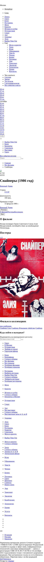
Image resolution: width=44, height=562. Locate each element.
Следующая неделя (12, 83)
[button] (1, 138)
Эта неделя (9, 81)
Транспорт (13, 63)
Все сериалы (9, 363)
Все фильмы (9, 165)
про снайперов (5, 326)
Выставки (8, 150)
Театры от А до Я (11, 452)
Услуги (7, 511)
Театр (11, 47)
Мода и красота (15, 45)
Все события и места (12, 85)
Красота (8, 27)
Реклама (8, 537)
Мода (7, 25)
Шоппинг (8, 481)
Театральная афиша (12, 454)
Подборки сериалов (12, 367)
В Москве (8, 345)
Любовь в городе (11, 349)
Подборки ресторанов (13, 381)
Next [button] (2, 214)
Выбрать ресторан (12, 373)
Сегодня (8, 77)
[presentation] (1, 136)
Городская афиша (11, 351)
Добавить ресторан (12, 379)
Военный (3, 207)
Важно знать (9, 485)
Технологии (13, 67)
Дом (10, 61)
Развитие (8, 430)
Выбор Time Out (11, 41)
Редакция (8, 535)
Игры (11, 49)
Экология (12, 65)
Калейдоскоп (10, 500)
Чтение (12, 55)
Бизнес (11, 57)
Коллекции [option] (18, 212)
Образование (14, 51)
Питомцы (12, 59)
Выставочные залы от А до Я (16, 414)
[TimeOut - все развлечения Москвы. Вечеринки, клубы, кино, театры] (5, 3)
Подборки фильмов (12, 365)
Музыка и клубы (11, 29)
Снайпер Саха (5, 328)
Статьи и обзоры (11, 359)
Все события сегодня (8, 156)
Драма (10, 207)
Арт (6, 35)
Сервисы (8, 483)
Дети (6, 39)
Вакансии (8, 539)
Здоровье (8, 37)
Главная (8, 163)
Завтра (7, 79)
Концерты (8, 146)
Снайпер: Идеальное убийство (23, 328)
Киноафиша (9, 357)
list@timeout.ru (5, 559)
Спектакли (9, 148)
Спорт (7, 33)
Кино (7, 21)
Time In (12, 53)
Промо (11, 69)
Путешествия (10, 31)
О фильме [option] (4, 212)
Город (7, 19)
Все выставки (10, 410)
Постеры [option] (11, 212)
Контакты (13, 71)
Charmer (11, 561)
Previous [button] (4, 210)
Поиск (7, 17)
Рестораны (9, 23)
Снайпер (38, 328)
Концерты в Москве (12, 397)
